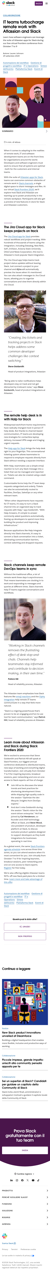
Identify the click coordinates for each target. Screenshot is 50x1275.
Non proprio (25, 936)
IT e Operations (31, 66)
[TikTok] (38, 1180)
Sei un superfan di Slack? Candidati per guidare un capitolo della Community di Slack (24, 1084)
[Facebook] (22, 1180)
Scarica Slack (7, 1243)
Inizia (39, 3)
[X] (28, 1180)
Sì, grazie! (25, 927)
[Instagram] (17, 1180)
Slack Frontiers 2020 (24, 189)
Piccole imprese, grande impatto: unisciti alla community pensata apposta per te (23, 1063)
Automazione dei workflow (16, 62)
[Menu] (46, 3)
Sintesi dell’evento (13, 901)
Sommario (7, 131)
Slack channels (26, 183)
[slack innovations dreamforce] (25, 1002)
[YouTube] (33, 1180)
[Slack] (8, 3)
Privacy (5, 1249)
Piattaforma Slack (24, 69)
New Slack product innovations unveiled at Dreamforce (21, 1034)
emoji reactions (23, 696)
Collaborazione (11, 15)
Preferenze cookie (28, 1249)
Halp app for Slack (16, 448)
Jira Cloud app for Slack (19, 236)
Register (8, 868)
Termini (14, 1249)
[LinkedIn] (11, 1180)
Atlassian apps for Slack (31, 177)
